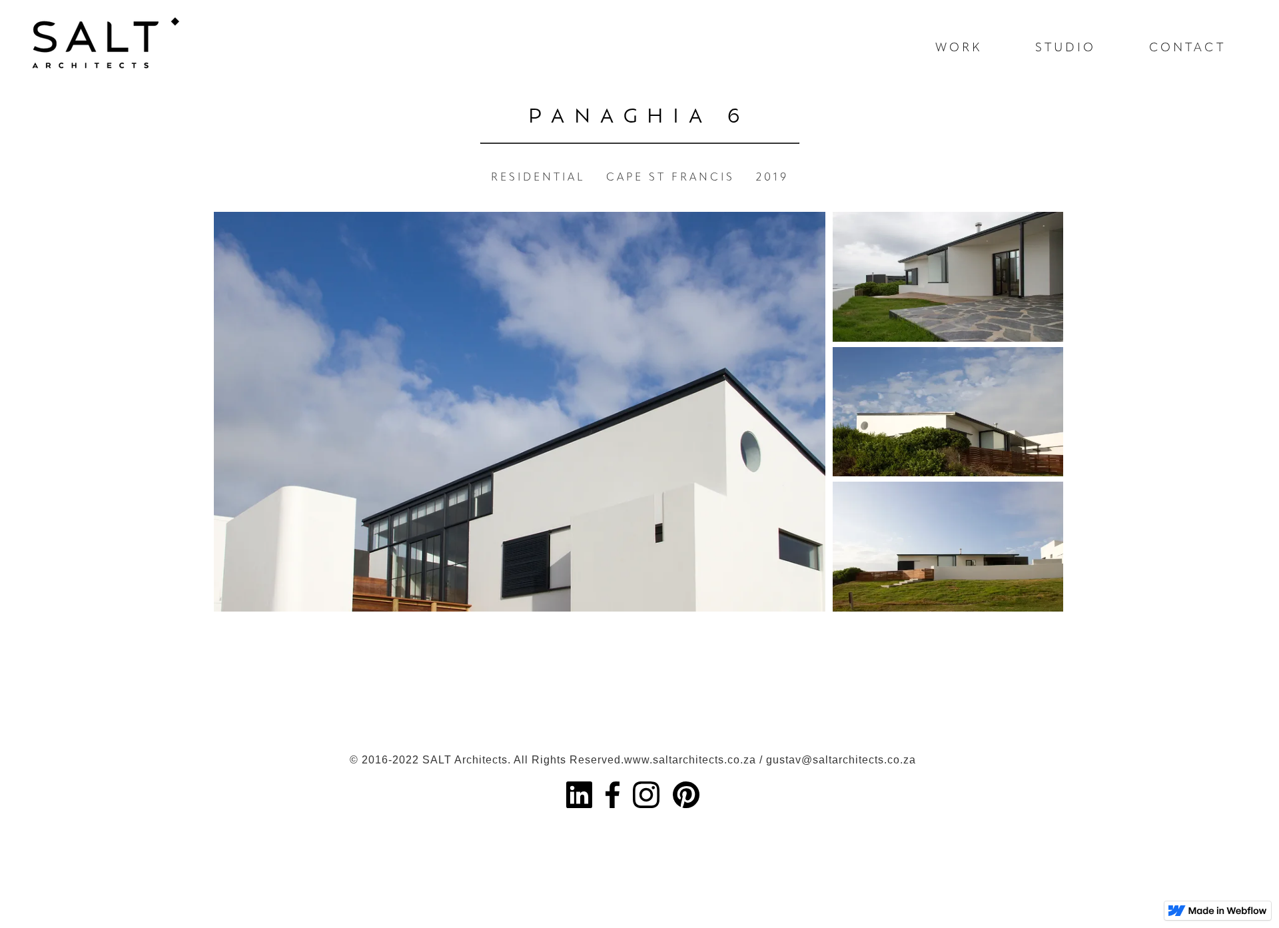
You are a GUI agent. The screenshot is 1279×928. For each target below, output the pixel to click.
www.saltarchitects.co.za (690, 759)
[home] (93, 36)
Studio (1065, 49)
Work (958, 49)
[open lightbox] (520, 412)
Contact (1187, 49)
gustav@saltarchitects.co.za (841, 759)
